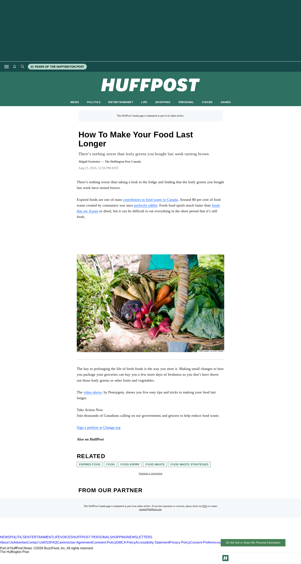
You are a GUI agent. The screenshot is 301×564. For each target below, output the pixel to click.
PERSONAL (186, 102)
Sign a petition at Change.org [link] (98, 427)
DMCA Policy (126, 542)
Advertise (20, 542)
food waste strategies (189, 464)
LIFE (144, 102)
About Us (7, 542)
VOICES (207, 102)
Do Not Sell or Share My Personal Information (253, 542)
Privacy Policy (179, 542)
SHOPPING (162, 102)
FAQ (204, 506)
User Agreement (80, 542)
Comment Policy (104, 542)
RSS (46, 542)
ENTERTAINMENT (120, 102)
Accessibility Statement (152, 542)
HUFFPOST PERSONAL (91, 537)
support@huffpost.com (150, 509)
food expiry (130, 464)
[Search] (22, 66)
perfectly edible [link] (145, 205)
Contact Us (35, 542)
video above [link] (93, 392)
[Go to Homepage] (225, 558)
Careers (63, 542)
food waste (155, 464)
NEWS (74, 102)
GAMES (226, 102)
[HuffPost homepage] (52, 533)
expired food (90, 464)
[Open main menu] (6, 66)
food (110, 464)
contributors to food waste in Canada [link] (150, 200)
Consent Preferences (205, 542)
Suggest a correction (150, 473)
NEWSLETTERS (139, 537)
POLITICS (93, 102)
